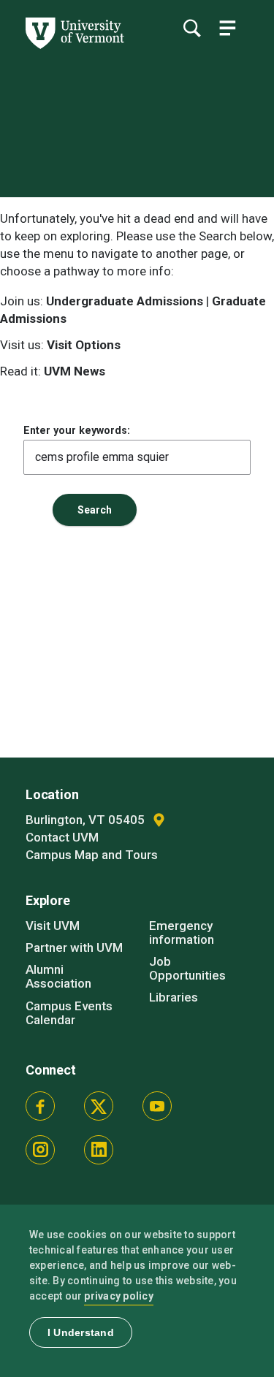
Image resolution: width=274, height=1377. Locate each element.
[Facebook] (40, 1106)
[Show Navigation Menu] (227, 27)
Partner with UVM (74, 947)
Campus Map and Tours (92, 854)
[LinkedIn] (98, 1149)
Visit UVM (53, 925)
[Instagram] (40, 1149)
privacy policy (118, 1296)
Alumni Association (58, 976)
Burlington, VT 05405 (87, 819)
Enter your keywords (75, 430)
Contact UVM (62, 837)
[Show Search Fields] (191, 27)
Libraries (173, 997)
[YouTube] (157, 1106)
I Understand (80, 1332)
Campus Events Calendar (69, 1013)
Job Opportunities (187, 968)
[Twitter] (98, 1106)
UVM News (74, 371)
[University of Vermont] (73, 45)
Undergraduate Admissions (124, 301)
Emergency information (181, 932)
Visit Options (84, 344)
